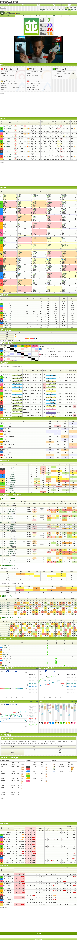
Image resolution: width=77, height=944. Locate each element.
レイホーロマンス (8, 133)
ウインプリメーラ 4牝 (11, 524)
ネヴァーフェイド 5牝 (11, 545)
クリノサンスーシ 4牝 (10, 482)
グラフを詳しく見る (34, 668)
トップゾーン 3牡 (10, 562)
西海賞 (19, 223)
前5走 (69, 15)
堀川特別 (4, 238)
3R (47, 9)
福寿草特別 (64, 231)
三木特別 (4, 288)
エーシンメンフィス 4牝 (11, 541)
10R (69, 9)
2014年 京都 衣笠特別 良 (5, 522)
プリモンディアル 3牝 (11, 528)
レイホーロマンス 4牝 (10, 490)
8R (63, 9)
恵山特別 (49, 238)
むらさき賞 (49, 266)
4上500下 (49, 216)
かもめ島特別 (35, 195)
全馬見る (14, 505)
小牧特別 (34, 216)
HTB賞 (4, 209)
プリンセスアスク (8, 159)
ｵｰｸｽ (20, 259)
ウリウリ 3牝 (9, 532)
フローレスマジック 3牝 (11, 470)
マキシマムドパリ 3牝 (11, 516)
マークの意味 (74, 701)
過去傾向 (38, 15)
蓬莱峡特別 (64, 195)
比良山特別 (20, 216)
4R (50, 9)
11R (72, 9)
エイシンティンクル (8, 146)
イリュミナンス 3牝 (11, 536)
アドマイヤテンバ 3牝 (11, 553)
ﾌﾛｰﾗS (35, 259)
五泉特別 (64, 280)
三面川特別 (20, 231)
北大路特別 (20, 252)
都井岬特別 (35, 223)
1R (41, 9)
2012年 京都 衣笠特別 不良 (5, 539)
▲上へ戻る (38, 933)
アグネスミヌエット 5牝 (11, 549)
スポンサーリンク (4, 93)
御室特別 (49, 195)
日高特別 (19, 195)
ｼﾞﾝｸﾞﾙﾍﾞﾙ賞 (35, 252)
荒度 (54, 15)
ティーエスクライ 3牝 (11, 520)
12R (75, 9)
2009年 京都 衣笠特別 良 (5, 555)
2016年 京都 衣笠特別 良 (5, 505)
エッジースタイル (8, 136)
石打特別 (19, 288)
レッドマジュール (8, 156)
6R (56, 9)
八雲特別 (34, 238)
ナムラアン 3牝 (10, 518)
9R (66, 9)
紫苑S (5, 231)
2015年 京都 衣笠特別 (4, 604)
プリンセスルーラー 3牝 (11, 492)
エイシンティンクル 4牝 (11, 480)
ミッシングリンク (8, 154)
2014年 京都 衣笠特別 (4, 606)
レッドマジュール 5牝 (10, 472)
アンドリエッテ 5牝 (10, 467)
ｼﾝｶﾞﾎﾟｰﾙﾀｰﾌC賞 (65, 245)
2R (44, 9)
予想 (38, 5)
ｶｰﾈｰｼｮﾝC (34, 231)
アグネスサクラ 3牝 (11, 560)
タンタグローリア (8, 131)
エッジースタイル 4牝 (10, 486)
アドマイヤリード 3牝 (11, 509)
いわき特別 (35, 273)
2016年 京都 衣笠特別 (4, 602)
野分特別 (34, 245)
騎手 (23, 5)
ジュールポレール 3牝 (11, 507)
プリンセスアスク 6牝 (10, 478)
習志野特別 (5, 273)
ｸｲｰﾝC (50, 259)
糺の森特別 (64, 266)
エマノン (5, 151)
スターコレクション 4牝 (11, 543)
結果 (23, 15)
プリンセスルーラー (8, 138)
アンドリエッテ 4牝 (11, 511)
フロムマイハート (8, 143)
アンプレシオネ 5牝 (11, 551)
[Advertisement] (38, 104)
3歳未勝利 (49, 202)
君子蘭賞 (49, 231)
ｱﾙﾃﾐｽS (64, 259)
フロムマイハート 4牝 (10, 488)
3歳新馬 (64, 209)
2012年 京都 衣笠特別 (4, 610)
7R (59, 9)
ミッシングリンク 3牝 (10, 476)
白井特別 (4, 259)
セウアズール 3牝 (10, 526)
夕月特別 (19, 245)
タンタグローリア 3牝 (10, 474)
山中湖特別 (5, 195)
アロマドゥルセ (7, 128)
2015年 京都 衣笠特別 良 (5, 513)
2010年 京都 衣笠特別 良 (5, 547)
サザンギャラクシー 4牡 (11, 558)
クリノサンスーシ (8, 141)
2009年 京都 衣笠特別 (4, 614)
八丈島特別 (64, 273)
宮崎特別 (49, 245)
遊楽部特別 (64, 238)
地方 (69, 5)
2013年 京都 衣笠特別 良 (5, 530)
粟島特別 (4, 252)
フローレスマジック (8, 149)
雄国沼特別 (49, 273)
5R (53, 9)
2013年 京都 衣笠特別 (4, 608)
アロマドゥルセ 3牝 (10, 484)
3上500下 (5, 202)
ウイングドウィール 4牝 (11, 534)
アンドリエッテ (7, 126)
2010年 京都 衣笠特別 (4, 612)
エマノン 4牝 (8, 469)
